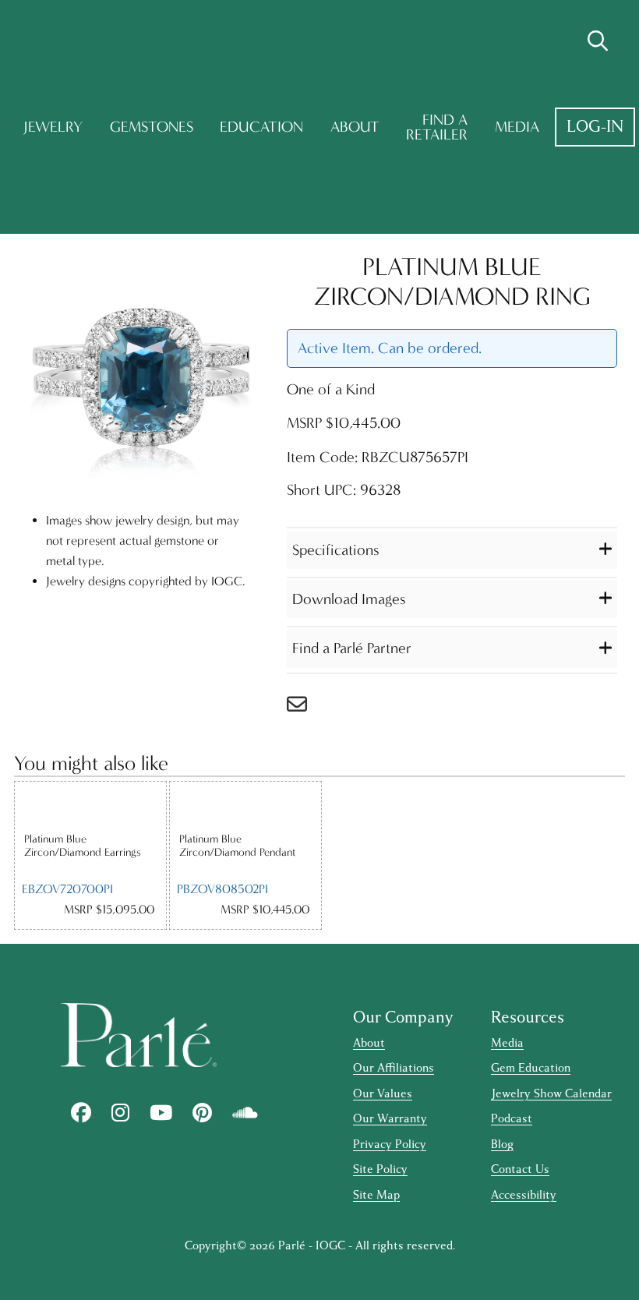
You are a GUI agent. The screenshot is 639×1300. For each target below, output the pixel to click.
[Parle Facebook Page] (81, 1113)
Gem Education (530, 1068)
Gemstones (151, 127)
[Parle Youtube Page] (160, 1113)
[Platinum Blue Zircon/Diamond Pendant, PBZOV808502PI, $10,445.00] (245, 807)
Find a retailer (437, 127)
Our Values (382, 1094)
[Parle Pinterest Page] (202, 1113)
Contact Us (520, 1169)
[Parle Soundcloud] (245, 1113)
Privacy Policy (389, 1144)
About (355, 127)
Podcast (511, 1119)
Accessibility (523, 1195)
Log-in (595, 126)
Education (261, 127)
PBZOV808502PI (222, 888)
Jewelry (53, 127)
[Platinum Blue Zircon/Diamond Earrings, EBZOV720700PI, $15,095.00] (90, 807)
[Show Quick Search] (598, 41)
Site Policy (380, 1169)
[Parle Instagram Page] (120, 1113)
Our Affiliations (393, 1068)
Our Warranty (390, 1119)
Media (517, 127)
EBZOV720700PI (67, 888)
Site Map (376, 1195)
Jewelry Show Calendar (551, 1094)
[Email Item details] (305, 708)
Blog (502, 1144)
